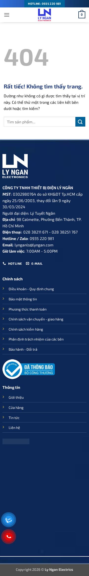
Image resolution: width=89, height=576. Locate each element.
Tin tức (14, 418)
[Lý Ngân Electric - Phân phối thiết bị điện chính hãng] (44, 14)
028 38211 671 (35, 232)
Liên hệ (14, 427)
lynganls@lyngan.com (34, 244)
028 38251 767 (65, 232)
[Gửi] (80, 122)
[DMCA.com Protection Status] (15, 441)
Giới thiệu (16, 397)
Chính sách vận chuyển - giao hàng (36, 319)
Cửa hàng (16, 407)
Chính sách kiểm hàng (26, 329)
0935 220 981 (42, 238)
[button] (7, 15)
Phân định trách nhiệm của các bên (36, 339)
